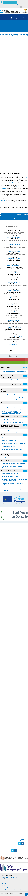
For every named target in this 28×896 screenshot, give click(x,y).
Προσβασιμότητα (3, 885)
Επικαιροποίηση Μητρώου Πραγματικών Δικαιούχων (13, 772)
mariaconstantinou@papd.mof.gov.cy (14, 311)
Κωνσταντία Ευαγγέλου (14, 267)
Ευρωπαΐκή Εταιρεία (4, 800)
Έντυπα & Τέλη (20, 764)
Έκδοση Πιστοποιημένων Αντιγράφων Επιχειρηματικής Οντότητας (14, 784)
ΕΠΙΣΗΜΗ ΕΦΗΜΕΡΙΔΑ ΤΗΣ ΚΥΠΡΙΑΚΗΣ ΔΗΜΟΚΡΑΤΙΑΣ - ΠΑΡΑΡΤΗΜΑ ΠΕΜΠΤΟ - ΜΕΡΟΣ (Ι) (12, 546)
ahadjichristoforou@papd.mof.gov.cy (14, 336)
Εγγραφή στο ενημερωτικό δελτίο (14, 734)
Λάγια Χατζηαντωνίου (14, 292)
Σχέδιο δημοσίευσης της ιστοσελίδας (10, 457)
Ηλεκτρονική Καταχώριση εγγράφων (13, 806)
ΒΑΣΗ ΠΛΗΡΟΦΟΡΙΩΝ (21, 760)
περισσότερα (11, 578)
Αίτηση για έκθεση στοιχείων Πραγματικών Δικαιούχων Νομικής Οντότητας (10, 427)
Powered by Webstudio (17, 893)
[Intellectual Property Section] (14, 860)
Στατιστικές (21, 772)
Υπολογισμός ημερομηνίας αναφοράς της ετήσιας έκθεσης (21, 790)
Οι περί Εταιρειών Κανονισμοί (9, 440)
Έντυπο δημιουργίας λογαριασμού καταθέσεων (13, 422)
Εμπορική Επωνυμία (4, 797)
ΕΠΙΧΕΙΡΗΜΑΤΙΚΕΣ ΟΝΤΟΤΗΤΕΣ (6, 783)
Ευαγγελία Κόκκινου (14, 313)
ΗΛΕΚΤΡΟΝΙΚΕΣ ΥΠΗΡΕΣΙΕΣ (13, 795)
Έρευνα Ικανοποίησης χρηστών (14, 743)
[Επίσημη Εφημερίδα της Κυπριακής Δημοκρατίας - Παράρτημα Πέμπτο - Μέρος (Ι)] (5, 540)
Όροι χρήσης (3, 883)
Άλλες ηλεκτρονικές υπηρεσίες (13, 809)
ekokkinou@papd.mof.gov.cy (14, 320)
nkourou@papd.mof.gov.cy (14, 290)
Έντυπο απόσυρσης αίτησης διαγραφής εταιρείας (13, 397)
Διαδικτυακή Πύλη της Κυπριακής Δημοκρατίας (10, 889)
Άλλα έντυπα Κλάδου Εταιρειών (9, 416)
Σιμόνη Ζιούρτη (14, 239)
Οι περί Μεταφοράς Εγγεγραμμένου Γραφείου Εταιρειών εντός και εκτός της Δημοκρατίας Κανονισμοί (12, 451)
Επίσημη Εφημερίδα (11, 182)
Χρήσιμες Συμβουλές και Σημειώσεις (10, 470)
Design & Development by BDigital (6, 893)
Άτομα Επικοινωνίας (14, 226)
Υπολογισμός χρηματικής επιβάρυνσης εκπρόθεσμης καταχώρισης (21, 796)
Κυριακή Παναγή (14, 246)
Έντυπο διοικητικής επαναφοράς (9, 400)
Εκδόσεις (20, 775)
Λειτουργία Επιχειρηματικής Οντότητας (5, 773)
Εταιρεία (21, 15)
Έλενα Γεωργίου (14, 322)
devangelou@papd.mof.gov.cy (14, 272)
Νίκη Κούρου (14, 284)
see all (24, 367)
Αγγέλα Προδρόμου (14, 260)
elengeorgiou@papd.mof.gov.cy (14, 327)
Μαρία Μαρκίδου (14, 230)
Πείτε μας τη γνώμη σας (14, 752)
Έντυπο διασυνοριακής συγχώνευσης (11, 384)
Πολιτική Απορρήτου (4, 887)
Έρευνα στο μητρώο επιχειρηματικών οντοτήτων (13, 463)
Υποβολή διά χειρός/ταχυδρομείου (10, 473)
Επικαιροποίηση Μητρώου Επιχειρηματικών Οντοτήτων (14, 768)
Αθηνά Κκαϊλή (14, 337)
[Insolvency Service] (14, 870)
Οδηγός (2, 18)
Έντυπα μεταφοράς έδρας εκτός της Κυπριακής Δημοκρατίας (10, 376)
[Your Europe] (14, 506)
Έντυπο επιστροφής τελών (8, 419)
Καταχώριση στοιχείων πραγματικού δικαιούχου (13, 814)
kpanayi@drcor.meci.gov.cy (14, 251)
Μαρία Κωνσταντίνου (14, 306)
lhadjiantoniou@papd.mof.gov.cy (14, 297)
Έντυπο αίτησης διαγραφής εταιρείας (10, 394)
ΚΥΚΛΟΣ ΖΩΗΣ (3, 760)
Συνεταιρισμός (5, 794)
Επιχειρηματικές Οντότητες (12, 15)
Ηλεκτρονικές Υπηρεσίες (8, 362)
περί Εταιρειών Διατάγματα (8, 446)
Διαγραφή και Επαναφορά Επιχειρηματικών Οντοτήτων (14, 789)
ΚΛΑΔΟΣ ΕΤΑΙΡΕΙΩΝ (20, 807)
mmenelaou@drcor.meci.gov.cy (14, 258)
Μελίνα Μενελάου (14, 253)
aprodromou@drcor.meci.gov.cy (14, 265)
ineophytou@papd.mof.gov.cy (14, 282)
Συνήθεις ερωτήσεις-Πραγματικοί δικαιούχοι (21, 801)
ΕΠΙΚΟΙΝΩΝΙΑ (21, 813)
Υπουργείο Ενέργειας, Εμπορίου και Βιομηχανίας (10, 877)
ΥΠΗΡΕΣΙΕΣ (12, 760)
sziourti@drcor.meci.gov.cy (14, 244)
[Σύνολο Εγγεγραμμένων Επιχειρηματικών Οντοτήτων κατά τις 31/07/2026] (13, 564)
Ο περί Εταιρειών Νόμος (7, 437)
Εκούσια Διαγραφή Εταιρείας (11, 18)
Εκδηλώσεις (21, 774)
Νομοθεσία (4, 435)
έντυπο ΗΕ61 (4, 209)
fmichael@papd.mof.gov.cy (14, 304)
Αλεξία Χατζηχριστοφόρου (14, 329)
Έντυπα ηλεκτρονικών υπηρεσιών (10, 403)
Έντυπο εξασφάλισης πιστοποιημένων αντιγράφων (9, 368)
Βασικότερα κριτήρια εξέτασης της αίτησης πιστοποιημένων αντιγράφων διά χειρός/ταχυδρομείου (12, 489)
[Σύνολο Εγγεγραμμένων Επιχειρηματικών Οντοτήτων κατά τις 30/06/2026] (13, 648)
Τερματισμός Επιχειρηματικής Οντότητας (5, 777)
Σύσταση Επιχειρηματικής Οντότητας (14, 763)
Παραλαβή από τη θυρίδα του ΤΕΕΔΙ (10, 476)
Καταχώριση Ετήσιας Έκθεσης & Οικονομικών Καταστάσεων (13, 778)
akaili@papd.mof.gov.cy (14, 344)
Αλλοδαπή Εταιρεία (4, 802)
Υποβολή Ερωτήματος (14, 724)
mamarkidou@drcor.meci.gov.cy (14, 237)
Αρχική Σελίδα (3, 15)
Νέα (19, 770)
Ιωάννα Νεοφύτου (14, 274)
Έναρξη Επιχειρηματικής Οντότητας (5, 769)
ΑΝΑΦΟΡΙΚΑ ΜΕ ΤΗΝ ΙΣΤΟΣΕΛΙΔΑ (20, 833)
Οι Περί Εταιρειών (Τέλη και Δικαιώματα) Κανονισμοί (14, 443)
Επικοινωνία (21, 815)
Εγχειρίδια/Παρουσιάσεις (7, 455)
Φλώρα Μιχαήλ (14, 299)
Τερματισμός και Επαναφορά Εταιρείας (16, 17)
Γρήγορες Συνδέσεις (6, 460)
